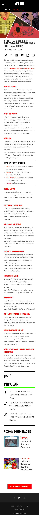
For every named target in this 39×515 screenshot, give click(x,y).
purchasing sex (29, 68)
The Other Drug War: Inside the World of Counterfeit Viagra (21, 405)
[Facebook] (11, 55)
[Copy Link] (28, 55)
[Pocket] (22, 55)
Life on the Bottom (16, 183)
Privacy (19, 506)
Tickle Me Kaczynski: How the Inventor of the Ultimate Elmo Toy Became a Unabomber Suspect (27, 465)
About (12, 506)
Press (26, 506)
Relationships (6, 10)
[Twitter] (6, 55)
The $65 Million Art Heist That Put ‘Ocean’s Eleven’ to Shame (21, 416)
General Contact (19, 509)
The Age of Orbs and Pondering (25, 444)
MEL (14, 9)
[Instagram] (33, 55)
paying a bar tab (16, 68)
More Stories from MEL (19, 486)
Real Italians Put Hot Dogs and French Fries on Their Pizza (21, 394)
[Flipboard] (17, 55)
